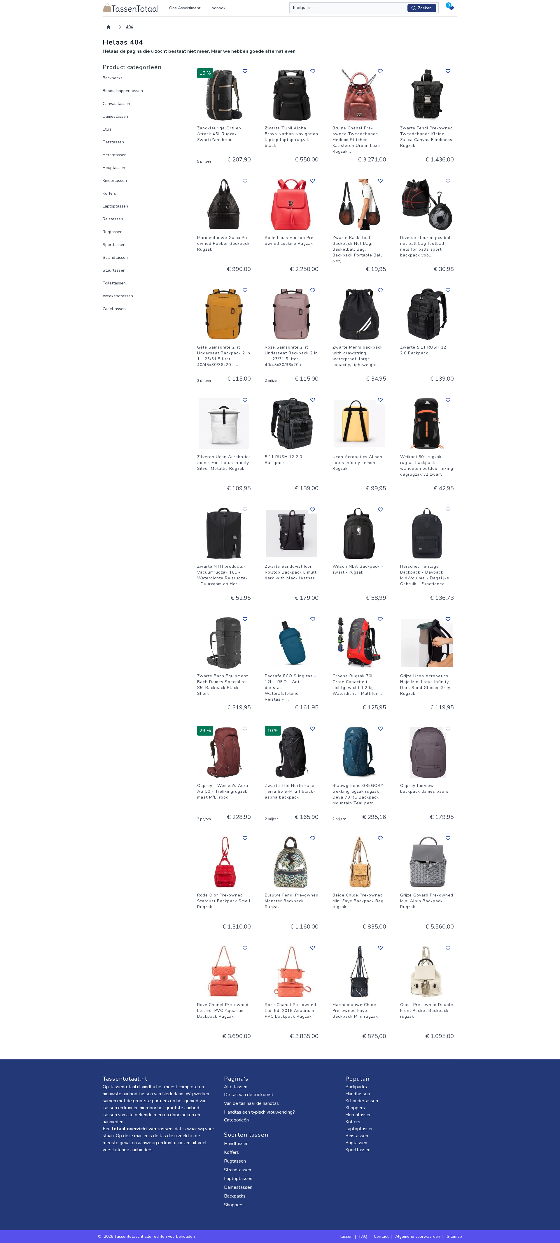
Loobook (217, 8)
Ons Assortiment (184, 8)
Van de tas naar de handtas (251, 1103)
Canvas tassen (116, 103)
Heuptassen (114, 167)
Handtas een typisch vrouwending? (259, 1112)
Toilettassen (114, 283)
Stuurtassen (114, 270)
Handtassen (237, 1143)
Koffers (109, 193)
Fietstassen (113, 142)
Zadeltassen (114, 309)
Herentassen (115, 155)
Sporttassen (114, 244)
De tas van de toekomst (248, 1094)
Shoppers (234, 1205)
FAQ (363, 1236)
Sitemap (454, 1236)
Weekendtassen (118, 296)
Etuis (107, 129)
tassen (346, 1236)
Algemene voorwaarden (417, 1236)
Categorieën (237, 1120)
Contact (381, 1236)
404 (129, 27)
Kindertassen (115, 180)
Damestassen (115, 116)
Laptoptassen (115, 206)
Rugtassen (113, 232)
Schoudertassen (361, 1101)
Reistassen (113, 219)
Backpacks (113, 78)
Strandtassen (115, 257)
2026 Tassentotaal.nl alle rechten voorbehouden (150, 1236)
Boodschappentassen (123, 91)
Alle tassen (235, 1087)
